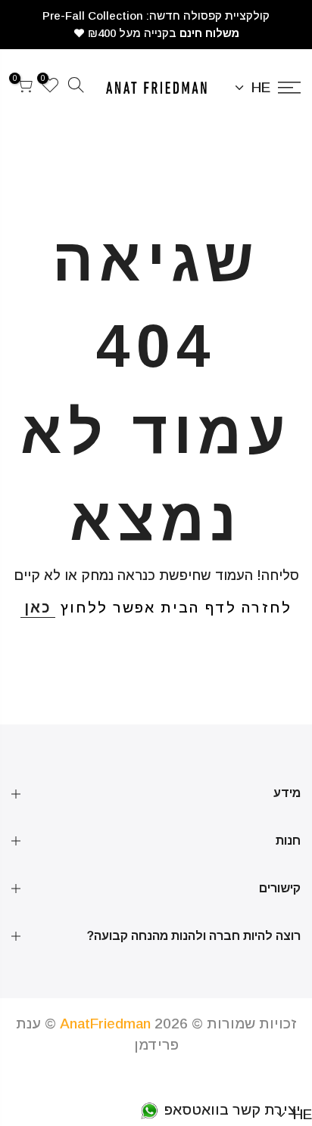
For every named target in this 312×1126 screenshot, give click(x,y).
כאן (37, 608)
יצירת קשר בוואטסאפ (231, 1110)
